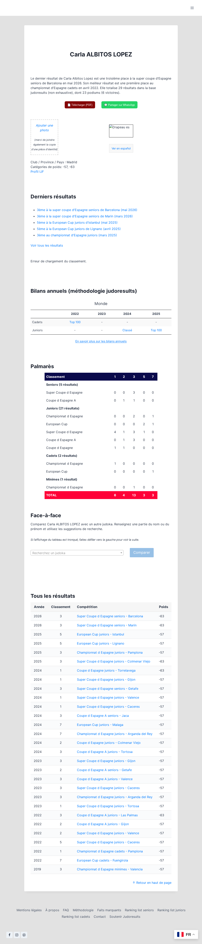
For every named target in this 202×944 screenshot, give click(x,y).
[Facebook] (9, 935)
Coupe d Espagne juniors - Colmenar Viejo (109, 743)
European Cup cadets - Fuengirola (102, 860)
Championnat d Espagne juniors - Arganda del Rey (114, 734)
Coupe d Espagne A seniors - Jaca (103, 716)
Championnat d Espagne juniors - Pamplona (110, 652)
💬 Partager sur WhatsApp (119, 104)
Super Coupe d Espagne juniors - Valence (108, 697)
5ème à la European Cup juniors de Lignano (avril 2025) (79, 229)
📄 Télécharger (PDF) (79, 104)
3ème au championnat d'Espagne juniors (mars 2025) (77, 235)
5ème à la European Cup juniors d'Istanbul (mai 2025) (77, 222)
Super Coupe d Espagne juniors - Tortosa (108, 806)
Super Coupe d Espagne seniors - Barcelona (110, 616)
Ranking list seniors (139, 910)
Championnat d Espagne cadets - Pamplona (110, 851)
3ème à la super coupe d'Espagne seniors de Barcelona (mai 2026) (87, 210)
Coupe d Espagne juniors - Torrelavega (106, 670)
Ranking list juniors (171, 910)
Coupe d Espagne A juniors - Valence (105, 779)
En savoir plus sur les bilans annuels (101, 341)
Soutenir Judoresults (124, 917)
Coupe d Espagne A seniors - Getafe (104, 770)
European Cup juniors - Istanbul (100, 634)
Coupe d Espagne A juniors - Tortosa (105, 752)
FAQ (66, 910)
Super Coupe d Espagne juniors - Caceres (108, 706)
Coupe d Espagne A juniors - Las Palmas (107, 815)
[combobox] (77, 553)
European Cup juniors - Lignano (100, 643)
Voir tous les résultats (47, 245)
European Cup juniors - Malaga (100, 725)
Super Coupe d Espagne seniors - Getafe (107, 689)
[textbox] (77, 553)
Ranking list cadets (76, 917)
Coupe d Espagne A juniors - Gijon (103, 824)
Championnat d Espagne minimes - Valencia (110, 869)
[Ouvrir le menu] (192, 8)
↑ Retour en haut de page (151, 883)
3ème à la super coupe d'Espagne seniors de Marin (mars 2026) (85, 216)
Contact (100, 917)
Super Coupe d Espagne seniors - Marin (107, 625)
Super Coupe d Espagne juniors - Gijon (106, 679)
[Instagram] (17, 935)
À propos (52, 910)
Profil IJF (37, 172)
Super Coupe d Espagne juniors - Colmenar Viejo (113, 661)
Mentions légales (29, 910)
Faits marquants (109, 910)
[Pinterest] (24, 935)
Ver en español (121, 148)
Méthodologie (83, 910)
